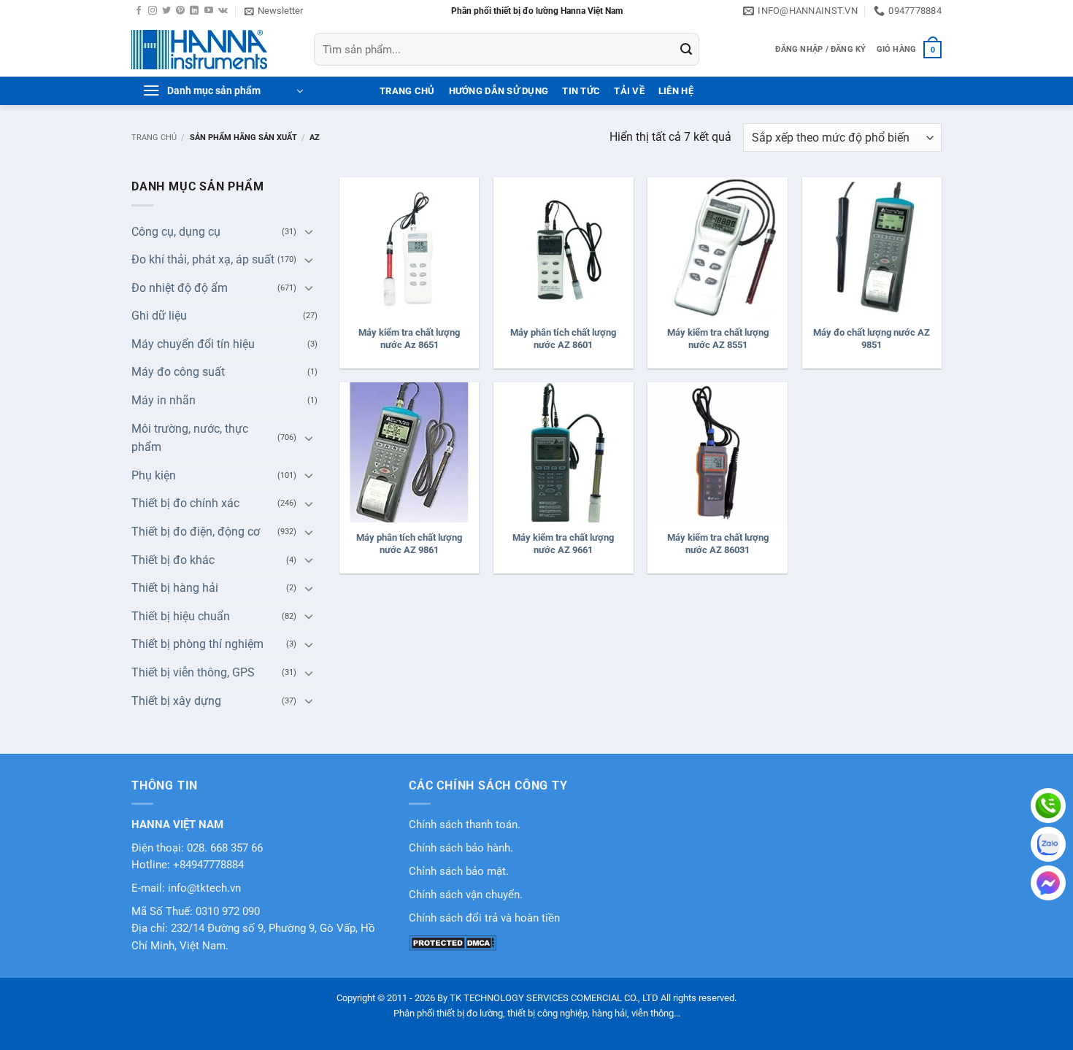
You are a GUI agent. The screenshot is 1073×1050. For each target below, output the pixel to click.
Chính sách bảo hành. (461, 848)
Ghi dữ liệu (159, 316)
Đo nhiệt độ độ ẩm (179, 288)
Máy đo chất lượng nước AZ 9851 (871, 338)
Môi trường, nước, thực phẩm (189, 438)
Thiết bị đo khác (173, 560)
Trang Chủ (407, 90)
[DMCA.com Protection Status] (452, 942)
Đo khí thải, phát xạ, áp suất (202, 259)
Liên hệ (675, 90)
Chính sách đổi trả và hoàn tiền (484, 918)
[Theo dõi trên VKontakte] (223, 11)
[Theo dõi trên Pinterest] (180, 11)
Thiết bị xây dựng (176, 701)
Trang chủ (154, 137)
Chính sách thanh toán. (464, 825)
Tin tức (581, 90)
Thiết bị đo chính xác (185, 503)
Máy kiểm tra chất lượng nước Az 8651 (409, 338)
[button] (274, 11)
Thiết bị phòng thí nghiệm (197, 644)
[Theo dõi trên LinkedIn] (194, 11)
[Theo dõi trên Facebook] (138, 11)
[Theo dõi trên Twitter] (166, 11)
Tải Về (629, 90)
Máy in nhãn (163, 400)
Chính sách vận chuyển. (466, 895)
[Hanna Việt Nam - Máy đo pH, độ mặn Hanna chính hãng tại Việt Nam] (211, 49)
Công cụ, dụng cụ (175, 232)
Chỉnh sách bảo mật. (459, 871)
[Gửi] (686, 49)
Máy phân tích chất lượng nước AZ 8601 (563, 338)
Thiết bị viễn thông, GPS (193, 672)
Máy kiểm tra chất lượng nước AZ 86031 (718, 543)
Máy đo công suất (178, 372)
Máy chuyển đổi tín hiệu (193, 344)
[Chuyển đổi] (309, 231)
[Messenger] (1048, 882)
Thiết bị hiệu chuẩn (180, 616)
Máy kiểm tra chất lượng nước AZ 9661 (563, 543)
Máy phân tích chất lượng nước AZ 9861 (409, 543)
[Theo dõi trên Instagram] (152, 11)
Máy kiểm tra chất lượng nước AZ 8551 (718, 338)
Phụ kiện (153, 475)
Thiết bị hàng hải (174, 588)
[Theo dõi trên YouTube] (208, 11)
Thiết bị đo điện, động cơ (195, 531)
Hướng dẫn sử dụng (498, 90)
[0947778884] (1048, 805)
